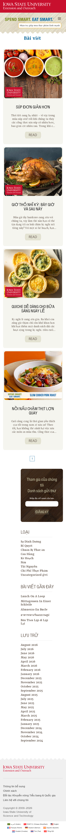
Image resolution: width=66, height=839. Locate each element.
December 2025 (31, 678)
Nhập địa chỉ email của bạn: (42, 498)
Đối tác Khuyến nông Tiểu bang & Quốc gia (29, 795)
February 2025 (30, 719)
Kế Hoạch (27, 558)
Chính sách (10, 790)
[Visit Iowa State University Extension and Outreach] (33, 768)
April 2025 (28, 711)
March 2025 (29, 715)
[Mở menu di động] (59, 18)
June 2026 (27, 653)
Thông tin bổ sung (14, 786)
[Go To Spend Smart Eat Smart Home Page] (27, 6)
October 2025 (30, 686)
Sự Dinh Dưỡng (31, 541)
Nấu (23, 562)
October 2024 (30, 736)
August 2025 (29, 695)
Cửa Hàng (27, 554)
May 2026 (27, 657)
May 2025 (27, 707)
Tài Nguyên (29, 566)
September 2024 (32, 740)
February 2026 (31, 670)
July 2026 (27, 649)
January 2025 (30, 724)
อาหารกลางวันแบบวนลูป (35, 615)
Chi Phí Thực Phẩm (34, 570)
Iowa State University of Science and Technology (18, 813)
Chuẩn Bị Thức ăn (33, 550)
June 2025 (27, 703)
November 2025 (31, 682)
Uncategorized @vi (34, 575)
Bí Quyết (26, 545)
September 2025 (32, 690)
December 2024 (31, 728)
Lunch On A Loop (33, 596)
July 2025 (27, 699)
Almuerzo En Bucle (34, 609)
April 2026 (28, 661)
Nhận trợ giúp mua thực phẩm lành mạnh (40, 25)
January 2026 (30, 674)
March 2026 (29, 665)
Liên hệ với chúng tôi (15, 800)
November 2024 (31, 732)
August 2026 (29, 645)
